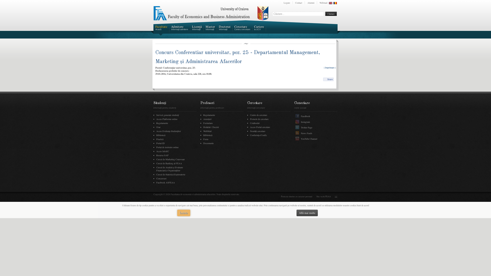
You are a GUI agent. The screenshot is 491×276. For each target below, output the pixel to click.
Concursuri (161, 178)
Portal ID (160, 143)
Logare (287, 2)
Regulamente (162, 123)
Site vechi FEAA (323, 196)
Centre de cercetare (258, 115)
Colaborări (255, 123)
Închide (184, 213)
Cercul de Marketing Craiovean (170, 159)
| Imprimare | (330, 67)
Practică (159, 139)
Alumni (310, 2)
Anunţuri (207, 119)
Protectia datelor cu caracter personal (296, 196)
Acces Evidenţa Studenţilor (168, 131)
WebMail (207, 131)
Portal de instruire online (167, 147)
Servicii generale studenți (167, 115)
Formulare (208, 123)
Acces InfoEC (162, 151)
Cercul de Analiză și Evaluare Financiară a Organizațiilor (169, 169)
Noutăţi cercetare (257, 131)
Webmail (323, 2)
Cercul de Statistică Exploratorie (170, 174)
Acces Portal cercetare (260, 127)
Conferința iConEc (258, 135)
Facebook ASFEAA (165, 182)
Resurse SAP (162, 155)
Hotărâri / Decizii (211, 127)
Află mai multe (307, 213)
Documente (208, 143)
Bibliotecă (160, 135)
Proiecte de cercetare (259, 119)
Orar (158, 127)
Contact (298, 2)
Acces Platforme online (166, 119)
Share (330, 79)
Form (205, 139)
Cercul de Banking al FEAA (169, 163)
